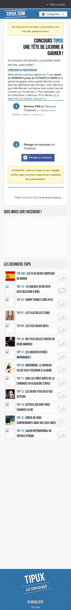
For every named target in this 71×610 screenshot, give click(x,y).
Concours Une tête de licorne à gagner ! (43, 46)
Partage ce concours (40, 157)
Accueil (35, 607)
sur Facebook (39, 146)
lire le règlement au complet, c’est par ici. (33, 96)
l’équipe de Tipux (30, 197)
